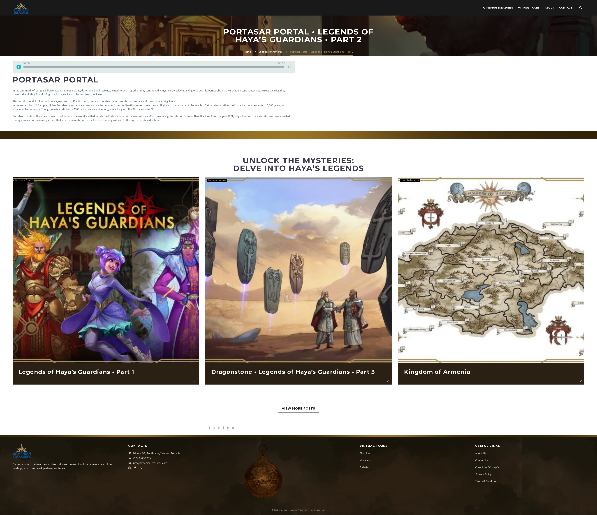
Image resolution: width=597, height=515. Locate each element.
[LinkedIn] (228, 427)
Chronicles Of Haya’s (487, 467)
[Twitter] (214, 427)
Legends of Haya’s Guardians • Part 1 (76, 371)
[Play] (19, 67)
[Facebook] (209, 427)
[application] (154, 67)
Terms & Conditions (486, 481)
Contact (565, 7)
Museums (365, 460)
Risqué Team (320, 509)
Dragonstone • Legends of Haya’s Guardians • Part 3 (293, 371)
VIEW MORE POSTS (298, 408)
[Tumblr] (223, 427)
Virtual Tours (529, 7)
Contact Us (481, 460)
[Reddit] (233, 427)
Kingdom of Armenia (437, 371)
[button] (195, 381)
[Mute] (289, 66)
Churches (365, 453)
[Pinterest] (219, 427)
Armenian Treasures (498, 7)
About (549, 7)
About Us (480, 453)
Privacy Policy (483, 474)
